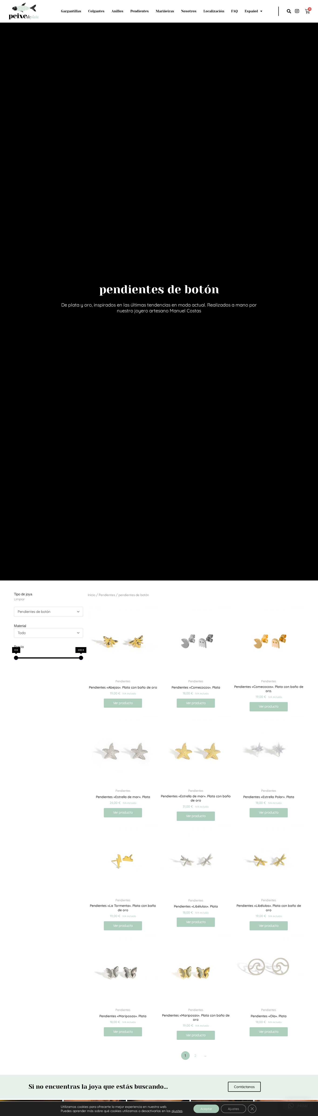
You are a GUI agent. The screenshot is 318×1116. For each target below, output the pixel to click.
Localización (213, 11)
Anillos (117, 11)
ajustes (177, 1111)
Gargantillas (71, 11)
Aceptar (206, 1109)
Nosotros (188, 11)
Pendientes (139, 11)
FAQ (234, 11)
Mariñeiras (165, 11)
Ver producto (123, 703)
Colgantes (96, 11)
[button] (289, 11)
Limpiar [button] (19, 599)
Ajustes (233, 1109)
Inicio (91, 595)
